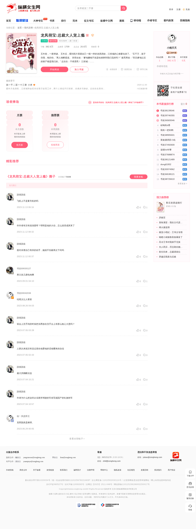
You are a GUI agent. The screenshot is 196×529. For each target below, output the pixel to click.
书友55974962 (167, 169)
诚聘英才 (77, 470)
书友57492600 (167, 145)
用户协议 (171, 470)
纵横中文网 (106, 20)
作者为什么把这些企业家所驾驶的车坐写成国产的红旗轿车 (45, 398)
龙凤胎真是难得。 (25, 422)
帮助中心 (104, 470)
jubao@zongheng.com (152, 457)
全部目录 (113, 69)
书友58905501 (167, 135)
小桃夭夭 (172, 47)
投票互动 (128, 69)
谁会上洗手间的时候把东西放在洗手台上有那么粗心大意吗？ (46, 324)
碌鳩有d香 (165, 125)
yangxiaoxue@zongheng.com (34, 457)
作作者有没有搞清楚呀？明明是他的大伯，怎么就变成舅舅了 (46, 225)
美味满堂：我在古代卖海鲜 (171, 222)
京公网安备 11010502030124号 (107, 480)
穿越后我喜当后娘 (167, 256)
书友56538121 (167, 174)
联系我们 (63, 470)
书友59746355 (167, 115)
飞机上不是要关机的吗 (27, 201)
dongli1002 (165, 164)
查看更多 (182, 184)
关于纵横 (36, 470)
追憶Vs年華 (166, 149)
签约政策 (168, 20)
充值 (188, 9)
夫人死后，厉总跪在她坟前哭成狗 (171, 247)
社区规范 (131, 470)
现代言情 (28, 27)
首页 (8, 20)
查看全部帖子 (76, 438)
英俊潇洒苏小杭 (167, 140)
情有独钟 (63, 41)
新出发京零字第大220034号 (37, 480)
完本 (75, 20)
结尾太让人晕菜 (24, 299)
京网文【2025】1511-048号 (99, 484)
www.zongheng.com (77, 489)
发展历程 (144, 470)
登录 (171, 9)
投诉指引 (158, 470)
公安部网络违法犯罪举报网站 (136, 480)
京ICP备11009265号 (74, 484)
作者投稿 (9, 470)
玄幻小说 (65, 494)
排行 (63, 20)
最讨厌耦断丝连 (24, 373)
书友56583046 (167, 120)
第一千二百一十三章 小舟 (19, 85)
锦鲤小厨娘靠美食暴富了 (171, 237)
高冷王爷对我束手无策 (169, 242)
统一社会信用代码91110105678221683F (71, 480)
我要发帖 (138, 177)
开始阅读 (54, 69)
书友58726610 (167, 179)
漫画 (121, 20)
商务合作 (23, 470)
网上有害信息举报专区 (161, 480)
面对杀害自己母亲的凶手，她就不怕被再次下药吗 (40, 250)
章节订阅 (143, 69)
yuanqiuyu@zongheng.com (33, 461)
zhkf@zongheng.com (112, 461)
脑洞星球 (22, 21)
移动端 (137, 20)
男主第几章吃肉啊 (25, 275)
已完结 (44, 41)
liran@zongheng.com (68, 457)
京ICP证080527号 (54, 484)
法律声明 (90, 470)
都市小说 (73, 494)
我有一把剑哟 (166, 130)
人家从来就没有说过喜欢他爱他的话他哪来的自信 (40, 348)
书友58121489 (167, 159)
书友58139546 (167, 110)
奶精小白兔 (171, 206)
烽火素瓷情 (164, 227)
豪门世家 (73, 41)
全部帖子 (64, 177)
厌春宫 (162, 217)
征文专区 (89, 20)
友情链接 (50, 470)
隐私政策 (117, 470)
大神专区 (38, 20)
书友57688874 (167, 154)
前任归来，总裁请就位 (169, 252)
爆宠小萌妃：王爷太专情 (171, 232)
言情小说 (81, 494)
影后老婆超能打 (174, 203)
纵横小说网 (53, 494)
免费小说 (90, 494)
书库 (52, 20)
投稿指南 (185, 20)
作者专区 (152, 20)
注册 (178, 9)
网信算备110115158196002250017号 (132, 484)
